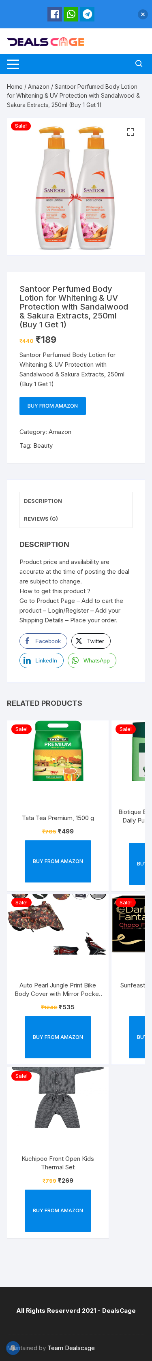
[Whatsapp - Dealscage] (71, 14)
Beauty (43, 445)
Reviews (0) (41, 518)
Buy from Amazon (53, 406)
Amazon (38, 86)
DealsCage (119, 1310)
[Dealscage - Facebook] (54, 14)
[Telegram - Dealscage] (87, 14)
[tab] (76, 501)
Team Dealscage (71, 1348)
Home (15, 86)
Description (43, 501)
